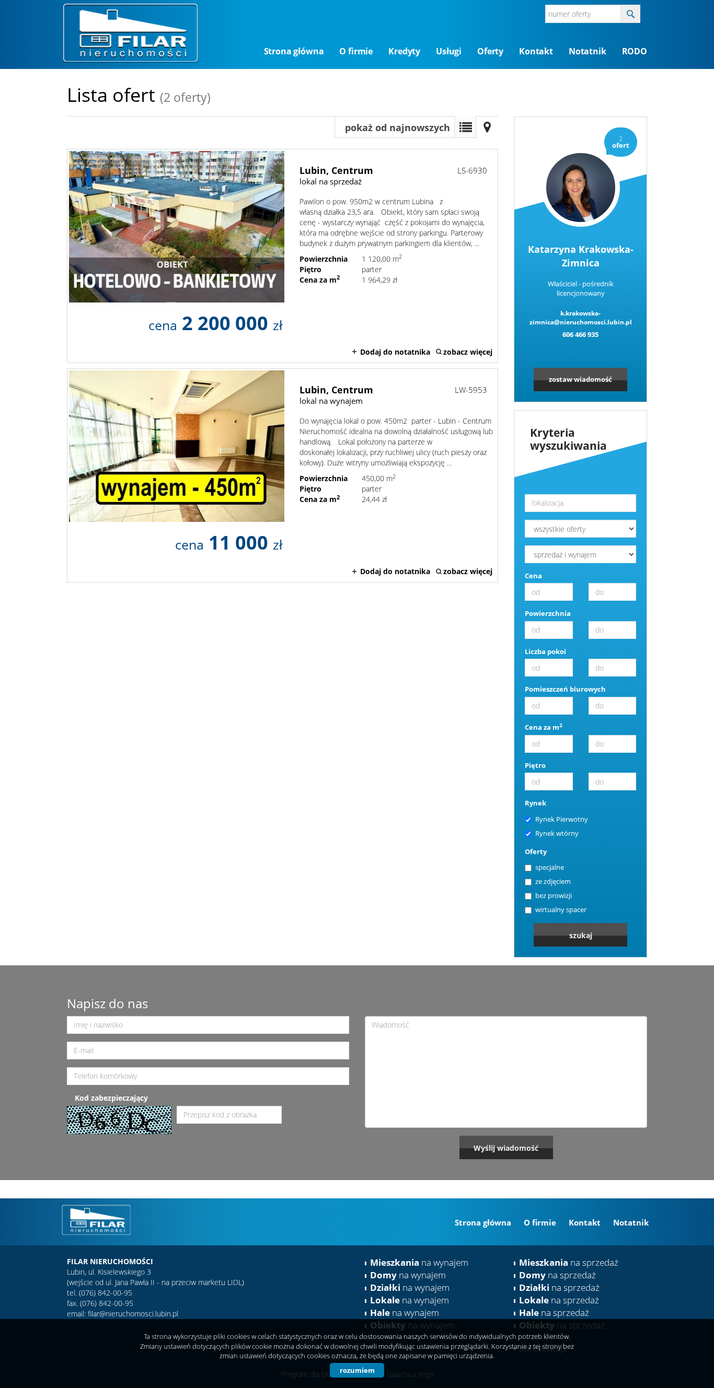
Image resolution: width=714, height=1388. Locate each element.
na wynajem (419, 1262)
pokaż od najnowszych (397, 127)
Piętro (535, 765)
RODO (634, 51)
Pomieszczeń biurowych (565, 689)
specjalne (549, 867)
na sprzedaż (568, 1262)
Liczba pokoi (545, 651)
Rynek (535, 803)
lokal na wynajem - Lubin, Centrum (282, 475)
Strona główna (294, 51)
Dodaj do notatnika (395, 352)
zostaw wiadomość (580, 379)
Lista (465, 127)
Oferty (490, 51)
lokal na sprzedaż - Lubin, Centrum (282, 256)
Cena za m (543, 727)
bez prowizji (553, 895)
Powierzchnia (548, 613)
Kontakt (536, 51)
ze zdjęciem (553, 881)
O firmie (356, 51)
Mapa (487, 127)
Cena (533, 575)
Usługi (449, 51)
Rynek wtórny (557, 833)
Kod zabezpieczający (111, 1098)
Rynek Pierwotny (561, 819)
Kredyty (404, 51)
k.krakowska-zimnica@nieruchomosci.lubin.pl (580, 318)
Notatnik (587, 51)
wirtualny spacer (560, 909)
